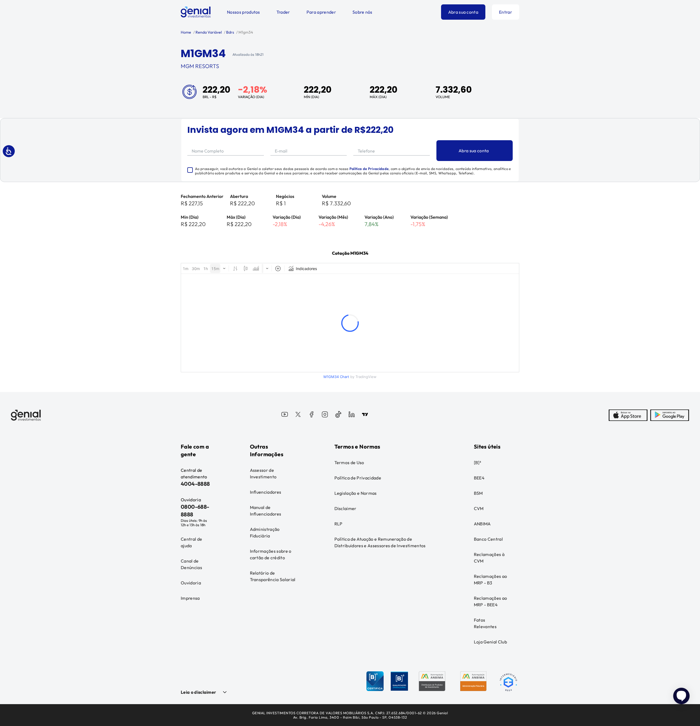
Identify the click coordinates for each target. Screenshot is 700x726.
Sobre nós (362, 12)
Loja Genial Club (490, 642)
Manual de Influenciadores (265, 511)
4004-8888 (195, 483)
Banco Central (488, 539)
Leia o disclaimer (198, 692)
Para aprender (321, 12)
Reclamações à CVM (489, 558)
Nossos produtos (243, 12)
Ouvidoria (191, 583)
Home (186, 32)
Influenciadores (265, 492)
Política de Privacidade (369, 168)
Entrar (505, 12)
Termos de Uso (349, 462)
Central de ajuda (191, 542)
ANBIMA (482, 523)
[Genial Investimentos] (196, 12)
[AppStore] (628, 415)
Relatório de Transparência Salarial (273, 576)
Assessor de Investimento (263, 473)
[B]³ (477, 462)
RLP (338, 523)
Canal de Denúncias (191, 564)
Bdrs (229, 32)
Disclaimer (345, 508)
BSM (478, 493)
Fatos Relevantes (485, 623)
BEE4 (479, 478)
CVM (479, 508)
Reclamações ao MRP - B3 (490, 579)
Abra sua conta (463, 12)
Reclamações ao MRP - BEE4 (490, 601)
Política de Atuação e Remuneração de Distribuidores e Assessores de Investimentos (380, 542)
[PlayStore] (669, 415)
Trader (283, 12)
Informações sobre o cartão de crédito (270, 554)
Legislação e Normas (355, 493)
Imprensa (190, 598)
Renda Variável (208, 32)
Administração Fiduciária (265, 532)
